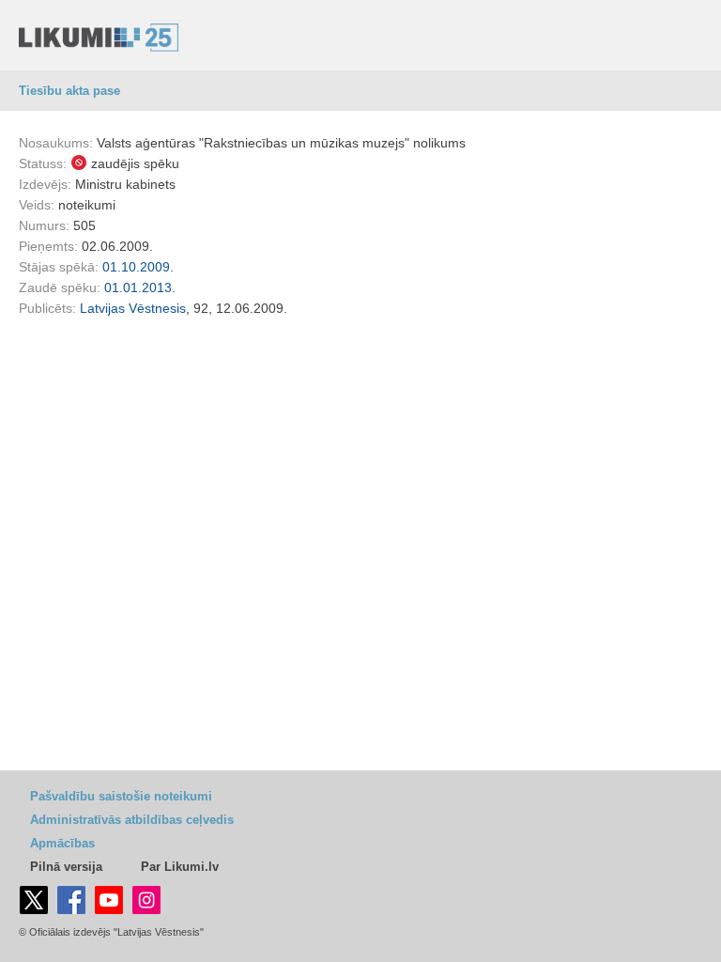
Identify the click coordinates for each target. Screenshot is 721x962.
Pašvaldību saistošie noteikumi (121, 796)
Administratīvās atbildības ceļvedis (132, 820)
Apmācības (62, 843)
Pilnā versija (66, 867)
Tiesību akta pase (69, 91)
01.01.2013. (140, 287)
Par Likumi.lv (180, 867)
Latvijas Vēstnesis (133, 308)
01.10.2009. (138, 266)
